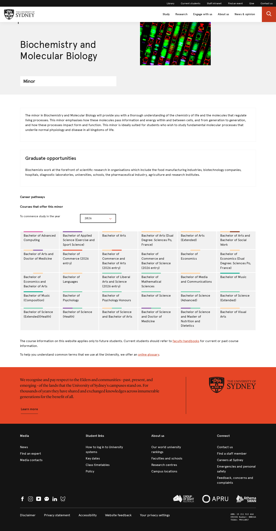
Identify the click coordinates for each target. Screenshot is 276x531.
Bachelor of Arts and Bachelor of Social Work (235, 240)
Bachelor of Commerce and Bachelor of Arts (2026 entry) (114, 261)
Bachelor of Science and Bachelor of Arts (117, 314)
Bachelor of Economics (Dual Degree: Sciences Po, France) (235, 261)
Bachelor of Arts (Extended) (192, 238)
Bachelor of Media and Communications (196, 279)
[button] (269, 14)
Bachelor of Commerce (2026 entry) (76, 258)
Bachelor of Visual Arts (233, 314)
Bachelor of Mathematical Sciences (151, 281)
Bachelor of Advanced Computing (40, 238)
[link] (170, 3)
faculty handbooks (186, 341)
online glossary (148, 354)
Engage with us (202, 14)
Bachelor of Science (156, 295)
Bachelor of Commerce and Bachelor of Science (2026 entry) (156, 261)
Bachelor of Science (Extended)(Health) (38, 314)
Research (181, 14)
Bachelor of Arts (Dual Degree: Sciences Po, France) (157, 240)
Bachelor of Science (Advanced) (195, 298)
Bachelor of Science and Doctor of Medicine (156, 316)
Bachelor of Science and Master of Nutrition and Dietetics (195, 319)
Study (166, 14)
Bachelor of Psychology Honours (116, 298)
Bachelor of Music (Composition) (37, 298)
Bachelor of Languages (71, 279)
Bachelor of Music (233, 277)
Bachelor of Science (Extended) (235, 298)
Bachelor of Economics (189, 256)
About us (223, 14)
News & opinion (245, 14)
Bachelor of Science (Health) (77, 314)
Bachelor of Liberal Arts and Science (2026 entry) (116, 281)
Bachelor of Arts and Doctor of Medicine (39, 256)
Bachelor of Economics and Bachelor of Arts (35, 281)
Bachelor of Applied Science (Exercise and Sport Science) (79, 240)
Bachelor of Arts (114, 235)
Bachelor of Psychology (71, 298)
